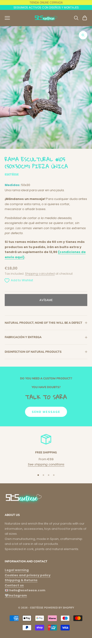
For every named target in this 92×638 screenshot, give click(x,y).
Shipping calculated (40, 274)
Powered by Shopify (59, 607)
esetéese (12, 174)
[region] (46, 450)
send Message (46, 412)
